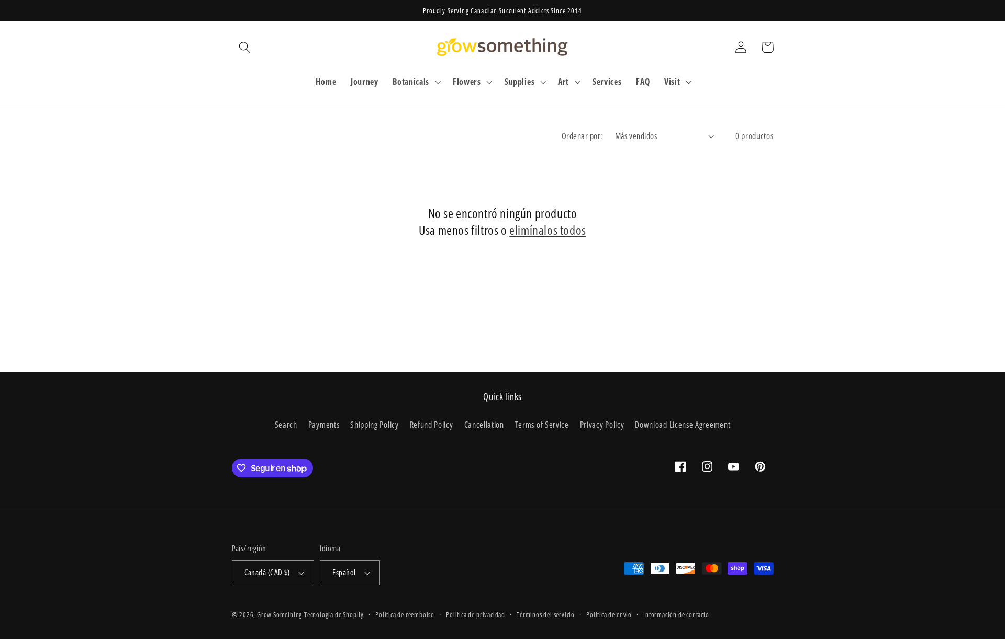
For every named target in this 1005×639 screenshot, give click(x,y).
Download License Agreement (682, 424)
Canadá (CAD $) (267, 572)
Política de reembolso (404, 614)
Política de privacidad (475, 614)
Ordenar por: (582, 136)
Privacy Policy (602, 424)
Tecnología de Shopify (334, 614)
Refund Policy (431, 424)
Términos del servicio (546, 614)
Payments (324, 424)
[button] (245, 47)
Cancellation (484, 424)
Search (286, 424)
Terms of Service (542, 424)
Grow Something (279, 614)
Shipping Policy (374, 424)
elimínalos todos (547, 230)
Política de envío (609, 614)
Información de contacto (676, 614)
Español (343, 572)
